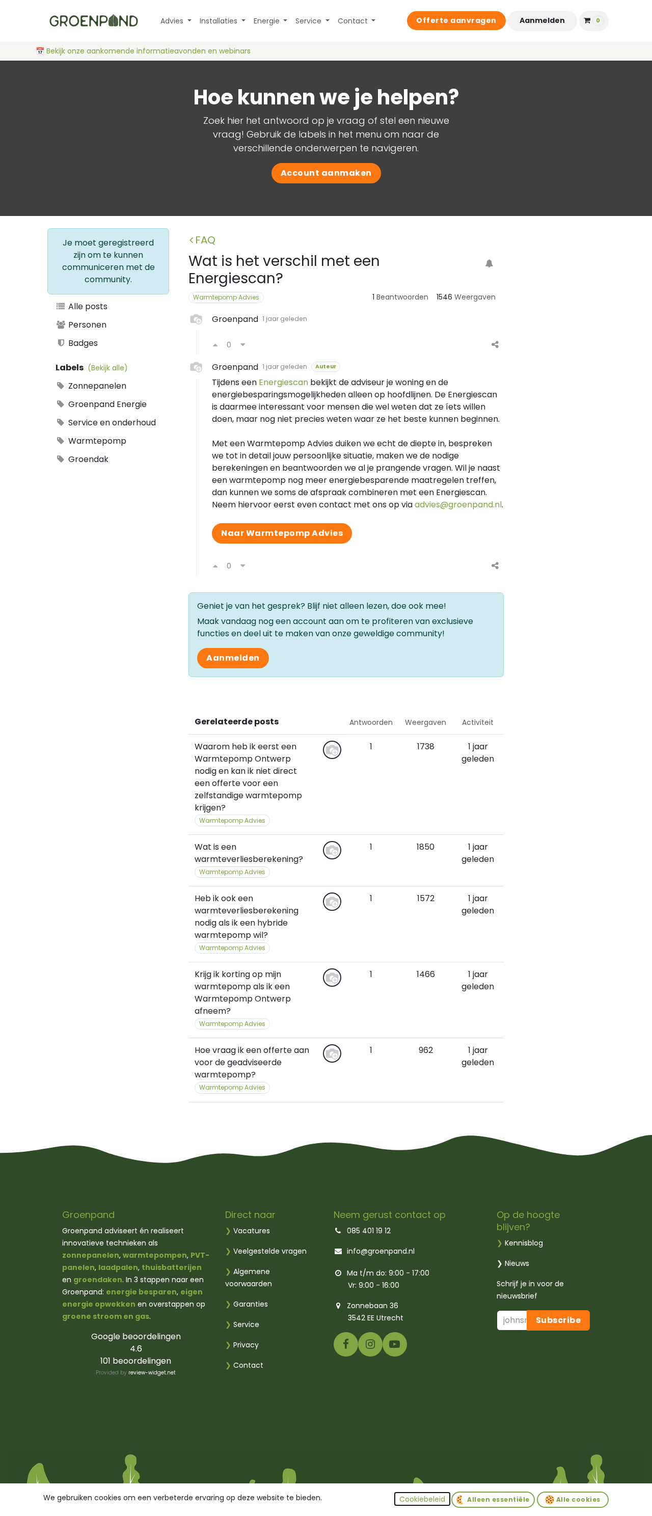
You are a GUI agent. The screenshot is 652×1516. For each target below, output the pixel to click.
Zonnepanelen (96, 386)
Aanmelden (542, 20)
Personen (86, 325)
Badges (82, 343)
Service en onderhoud (111, 422)
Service (242, 1324)
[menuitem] (176, 21)
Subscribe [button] (558, 1320)
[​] (346, 1343)
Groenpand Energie (106, 404)
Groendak (87, 459)
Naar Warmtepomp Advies (282, 533)
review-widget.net (152, 1372)
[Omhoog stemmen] (215, 345)
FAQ (205, 240)
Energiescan (283, 382)
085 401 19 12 (369, 1231)
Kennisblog (524, 1243)
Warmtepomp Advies (226, 297)
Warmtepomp (96, 441)
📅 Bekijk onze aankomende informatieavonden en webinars (144, 51)
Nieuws (517, 1263)
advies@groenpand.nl (458, 504)
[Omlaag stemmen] (242, 345)
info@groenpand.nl (381, 1251)
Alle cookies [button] (577, 1499)
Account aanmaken (326, 173)
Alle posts (86, 306)
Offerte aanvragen (456, 20)
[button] (422, 1499)
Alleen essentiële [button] (498, 1499)
